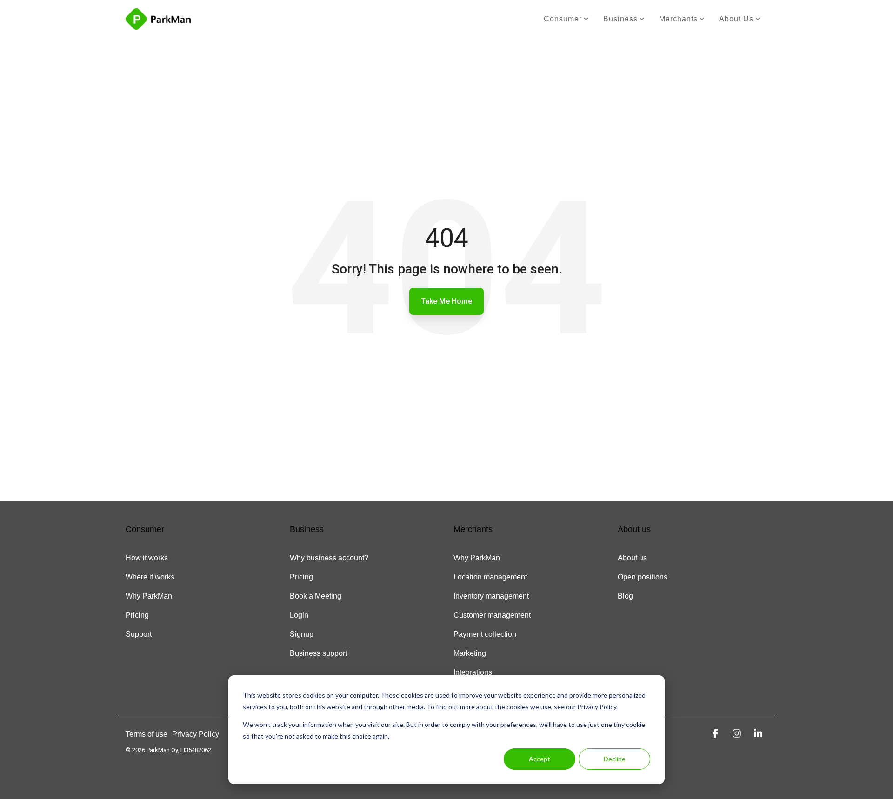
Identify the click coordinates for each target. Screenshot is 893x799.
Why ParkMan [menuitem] (149, 596)
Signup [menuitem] (301, 634)
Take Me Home (446, 301)
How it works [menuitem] (147, 558)
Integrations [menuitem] (472, 672)
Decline (615, 759)
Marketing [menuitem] (469, 653)
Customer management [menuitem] (492, 615)
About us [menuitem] (632, 558)
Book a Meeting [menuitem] (315, 596)
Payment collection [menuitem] (484, 634)
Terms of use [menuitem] (146, 734)
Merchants (678, 19)
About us (736, 19)
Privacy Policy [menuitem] (195, 734)
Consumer (563, 19)
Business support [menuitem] (318, 653)
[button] (716, 733)
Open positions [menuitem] (642, 577)
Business (620, 19)
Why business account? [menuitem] (329, 558)
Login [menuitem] (299, 615)
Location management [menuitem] (490, 577)
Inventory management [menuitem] (491, 596)
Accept (539, 759)
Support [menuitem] (139, 634)
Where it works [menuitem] (150, 577)
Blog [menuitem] (625, 596)
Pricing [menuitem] (137, 615)
